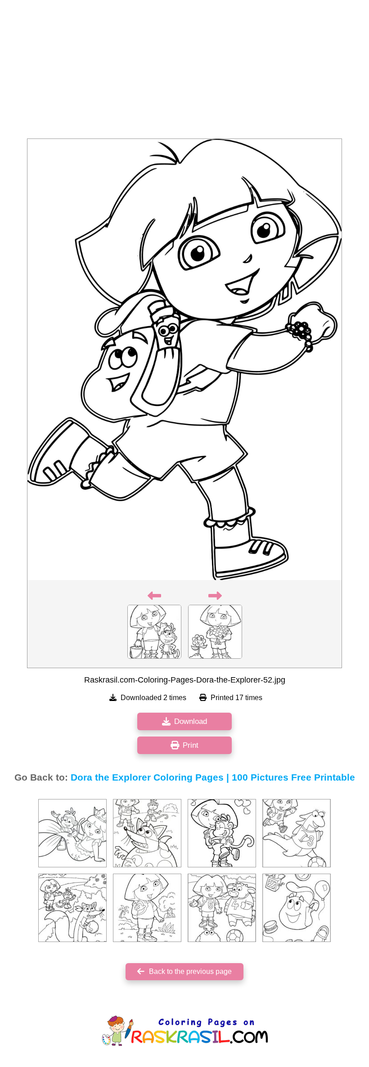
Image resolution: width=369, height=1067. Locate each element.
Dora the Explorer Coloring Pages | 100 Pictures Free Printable (213, 777)
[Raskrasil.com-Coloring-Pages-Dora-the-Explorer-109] (296, 908)
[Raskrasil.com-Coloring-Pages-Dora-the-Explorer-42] (147, 908)
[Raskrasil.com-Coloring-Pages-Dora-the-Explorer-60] (72, 908)
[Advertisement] (184, 72)
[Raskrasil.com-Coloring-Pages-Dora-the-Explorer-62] (222, 833)
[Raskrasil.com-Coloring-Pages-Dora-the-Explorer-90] (222, 908)
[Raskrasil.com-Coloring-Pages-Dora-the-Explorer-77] (296, 833)
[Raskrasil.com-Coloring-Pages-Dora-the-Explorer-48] (147, 833)
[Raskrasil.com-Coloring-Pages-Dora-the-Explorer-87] (72, 833)
